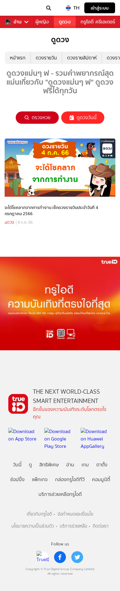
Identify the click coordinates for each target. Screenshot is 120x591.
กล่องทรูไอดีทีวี (70, 479)
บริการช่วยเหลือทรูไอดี (60, 494)
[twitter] (77, 557)
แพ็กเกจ (40, 479)
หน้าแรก (18, 57)
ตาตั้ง (101, 464)
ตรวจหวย (41, 117)
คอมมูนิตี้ (101, 479)
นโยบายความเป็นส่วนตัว (32, 526)
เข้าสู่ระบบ (100, 7)
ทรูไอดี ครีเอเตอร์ (98, 22)
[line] (43, 557)
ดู (30, 464)
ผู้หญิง (42, 22)
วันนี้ (17, 464)
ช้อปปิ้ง (17, 479)
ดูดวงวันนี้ (87, 117)
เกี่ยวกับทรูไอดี (39, 514)
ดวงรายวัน (46, 57)
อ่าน (18, 22)
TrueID (17, 8)
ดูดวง (65, 22)
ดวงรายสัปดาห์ (82, 57)
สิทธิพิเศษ (49, 464)
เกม (85, 464)
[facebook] (60, 557)
